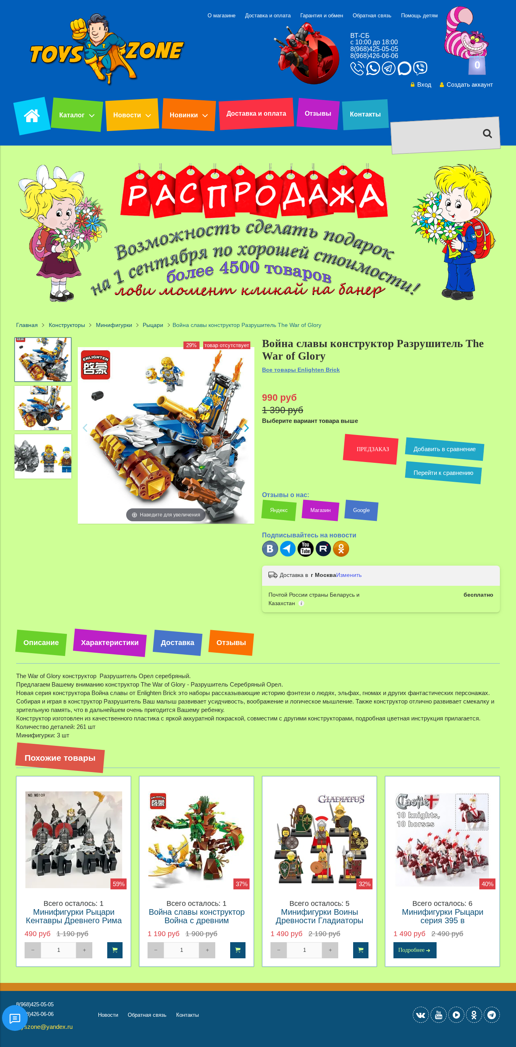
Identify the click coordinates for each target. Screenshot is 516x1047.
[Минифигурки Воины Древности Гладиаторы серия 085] (319, 840)
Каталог (72, 115)
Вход (424, 84)
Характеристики (110, 643)
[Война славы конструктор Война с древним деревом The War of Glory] (197, 840)
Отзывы (318, 113)
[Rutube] (323, 555)
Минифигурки (114, 325)
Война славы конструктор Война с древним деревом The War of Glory (196, 920)
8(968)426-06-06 (374, 55)
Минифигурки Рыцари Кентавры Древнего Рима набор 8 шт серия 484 (74, 920)
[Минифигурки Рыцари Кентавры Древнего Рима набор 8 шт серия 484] (74, 840)
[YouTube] (439, 1015)
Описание (41, 643)
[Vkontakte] (421, 1015)
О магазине (221, 15)
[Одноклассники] (341, 555)
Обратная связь (372, 15)
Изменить (349, 575)
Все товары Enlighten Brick (301, 369)
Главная (27, 325)
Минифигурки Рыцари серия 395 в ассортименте (442, 920)
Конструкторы (67, 325)
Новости (127, 115)
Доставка (177, 643)
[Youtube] (306, 555)
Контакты (365, 114)
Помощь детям (419, 15)
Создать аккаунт (470, 84)
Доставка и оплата (268, 15)
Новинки (184, 115)
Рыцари (153, 325)
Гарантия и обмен (321, 15)
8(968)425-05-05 (374, 49)
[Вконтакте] (270, 555)
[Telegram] (288, 555)
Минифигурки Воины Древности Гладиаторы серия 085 (319, 920)
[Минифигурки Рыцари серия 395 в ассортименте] (442, 840)
